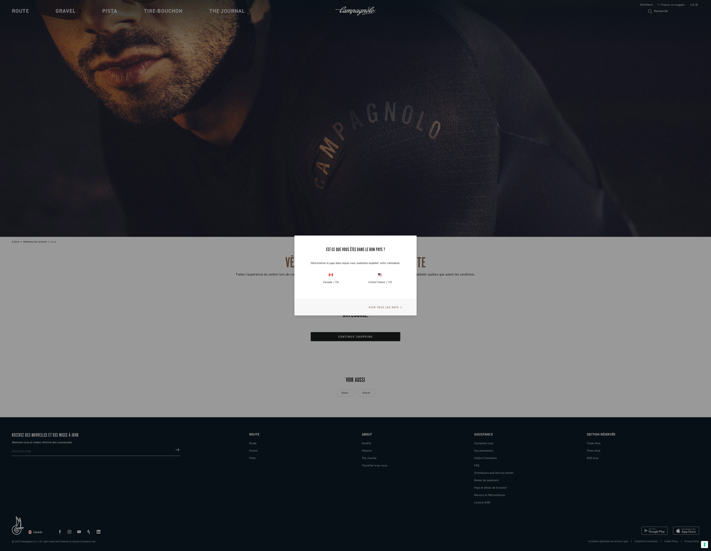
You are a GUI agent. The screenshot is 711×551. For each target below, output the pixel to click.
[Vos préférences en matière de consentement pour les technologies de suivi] (704, 544)
